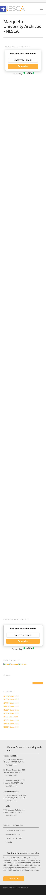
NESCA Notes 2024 (11, 720)
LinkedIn (9, 842)
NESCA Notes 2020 (11, 706)
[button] (3, 9)
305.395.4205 (11, 815)
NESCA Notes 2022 (11, 713)
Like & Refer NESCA (13, 838)
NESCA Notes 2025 (11, 724)
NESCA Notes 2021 (11, 710)
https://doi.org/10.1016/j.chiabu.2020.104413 (24, 477)
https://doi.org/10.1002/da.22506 (23, 445)
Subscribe (23, 66)
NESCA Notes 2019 (11, 703)
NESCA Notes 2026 (11, 727)
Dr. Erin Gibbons (35, 152)
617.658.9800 (11, 765)
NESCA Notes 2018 (11, 700)
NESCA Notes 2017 (11, 696)
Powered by (17, 74)
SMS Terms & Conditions (13, 825)
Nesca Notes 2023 (11, 95)
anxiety (6, 205)
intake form (29, 568)
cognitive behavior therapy (23, 308)
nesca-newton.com (13, 834)
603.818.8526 (11, 786)
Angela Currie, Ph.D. (14, 123)
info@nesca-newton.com (15, 830)
